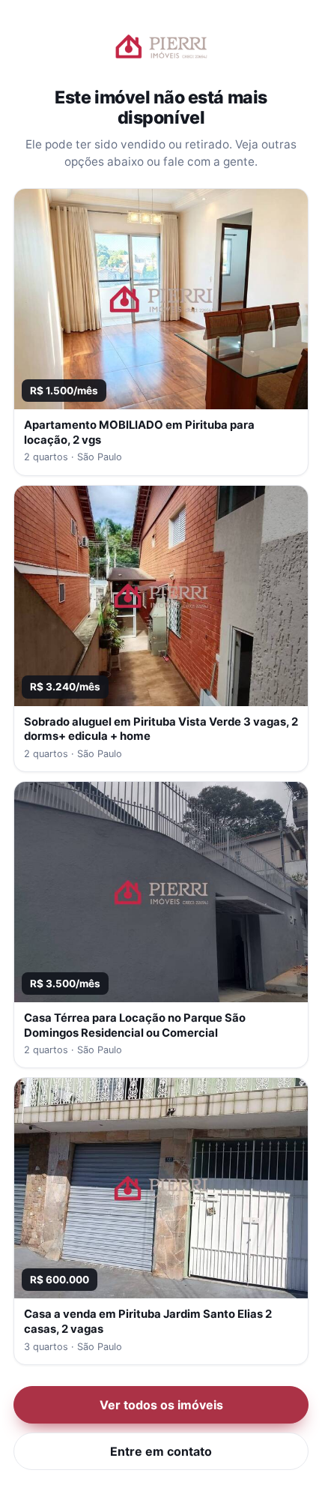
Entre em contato (161, 1451)
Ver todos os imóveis (161, 1404)
